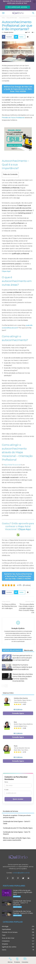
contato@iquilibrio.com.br (21, 873)
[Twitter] (23, 878)
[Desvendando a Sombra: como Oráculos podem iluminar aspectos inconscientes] (7, 676)
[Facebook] (8, 878)
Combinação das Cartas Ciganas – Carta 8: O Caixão (16, 822)
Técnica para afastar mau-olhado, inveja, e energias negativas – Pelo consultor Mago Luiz (26, 608)
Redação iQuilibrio (8, 32)
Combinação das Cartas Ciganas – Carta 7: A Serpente (16, 833)
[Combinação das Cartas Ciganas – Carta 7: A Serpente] (7, 903)
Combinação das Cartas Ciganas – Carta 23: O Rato (23, 912)
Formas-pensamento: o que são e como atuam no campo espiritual (22, 658)
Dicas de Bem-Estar (12, 18)
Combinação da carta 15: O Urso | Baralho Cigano (18, 828)
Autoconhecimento (24, 18)
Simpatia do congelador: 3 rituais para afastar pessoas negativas (17, 816)
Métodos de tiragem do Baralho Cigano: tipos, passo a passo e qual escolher (17, 839)
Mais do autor (28, 650)
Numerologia (17, 896)
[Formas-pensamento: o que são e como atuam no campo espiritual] (7, 657)
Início (3, 18)
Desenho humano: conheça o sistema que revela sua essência (22, 667)
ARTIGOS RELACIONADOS (12, 650)
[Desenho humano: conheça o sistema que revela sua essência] (7, 667)
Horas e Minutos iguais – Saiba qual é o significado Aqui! (22, 892)
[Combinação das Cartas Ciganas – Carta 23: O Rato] (7, 913)
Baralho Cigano (17, 907)
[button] (33, 13)
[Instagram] (13, 878)
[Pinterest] (18, 878)
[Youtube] (28, 878)
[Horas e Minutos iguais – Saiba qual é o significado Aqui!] (7, 892)
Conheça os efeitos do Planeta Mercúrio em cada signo (9, 606)
